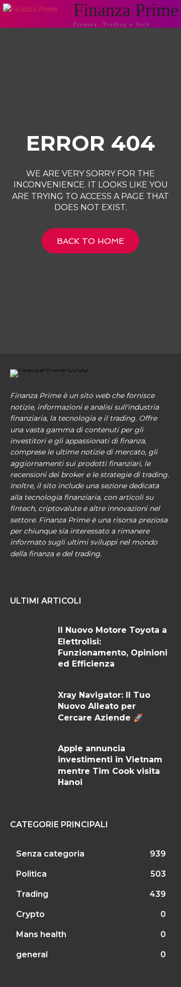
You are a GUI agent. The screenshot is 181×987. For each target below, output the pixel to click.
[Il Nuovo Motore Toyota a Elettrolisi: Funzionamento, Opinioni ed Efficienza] (30, 641)
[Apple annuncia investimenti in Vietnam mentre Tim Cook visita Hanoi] (30, 760)
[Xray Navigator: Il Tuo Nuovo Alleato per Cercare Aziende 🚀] (30, 706)
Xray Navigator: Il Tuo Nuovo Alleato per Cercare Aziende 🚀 (104, 706)
